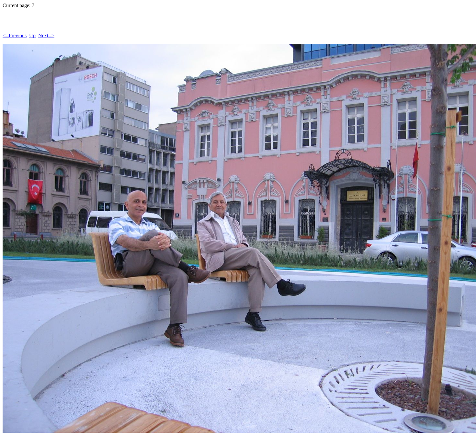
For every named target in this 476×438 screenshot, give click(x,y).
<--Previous (15, 35)
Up (32, 35)
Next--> (46, 35)
